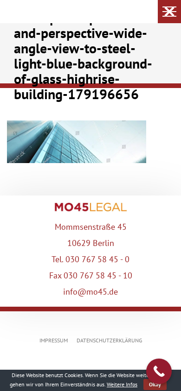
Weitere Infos (122, 384)
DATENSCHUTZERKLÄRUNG (109, 340)
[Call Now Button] (159, 371)
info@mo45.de (90, 291)
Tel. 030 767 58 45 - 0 (90, 259)
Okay (155, 384)
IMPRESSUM (53, 340)
